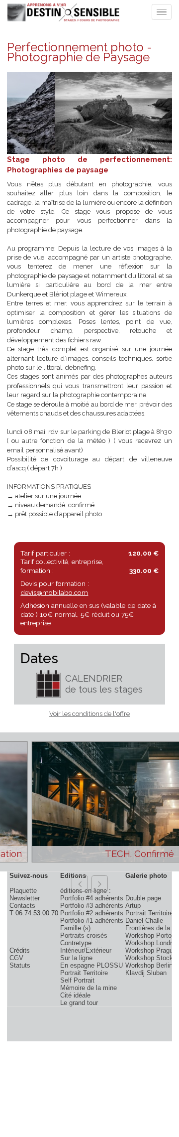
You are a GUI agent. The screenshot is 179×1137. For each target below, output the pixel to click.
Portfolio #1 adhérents (91, 920)
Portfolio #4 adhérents (91, 898)
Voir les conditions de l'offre (89, 713)
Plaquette (23, 890)
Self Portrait (77, 980)
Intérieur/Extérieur (85, 950)
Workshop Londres (152, 943)
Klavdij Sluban (146, 973)
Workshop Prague (151, 950)
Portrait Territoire (84, 973)
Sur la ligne (76, 958)
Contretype (75, 943)
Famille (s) (75, 928)
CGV (16, 958)
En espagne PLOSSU (91, 965)
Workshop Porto (148, 935)
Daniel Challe (144, 920)
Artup (133, 905)
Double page (143, 898)
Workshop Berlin (149, 965)
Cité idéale (75, 995)
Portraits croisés (83, 935)
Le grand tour (79, 1002)
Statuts (19, 965)
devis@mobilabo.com (54, 592)
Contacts (22, 905)
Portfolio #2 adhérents (91, 913)
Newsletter (24, 898)
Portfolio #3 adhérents (91, 905)
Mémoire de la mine (88, 988)
